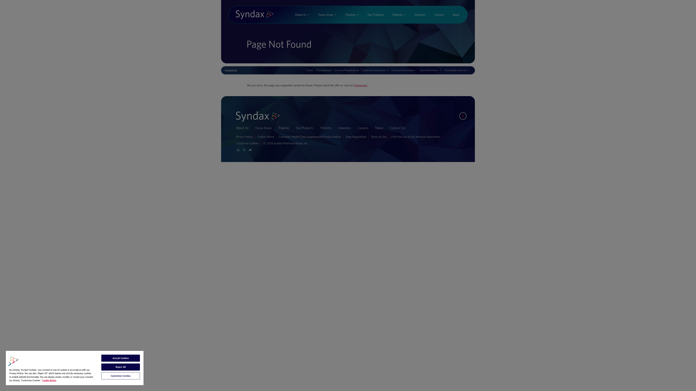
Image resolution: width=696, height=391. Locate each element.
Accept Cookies (121, 358)
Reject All (121, 367)
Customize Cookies (120, 376)
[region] (75, 368)
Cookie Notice (49, 380)
